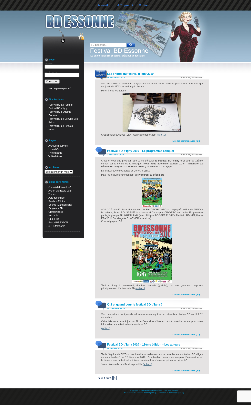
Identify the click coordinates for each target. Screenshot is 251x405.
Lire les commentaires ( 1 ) (186, 334)
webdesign (173, 393)
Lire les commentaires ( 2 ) (186, 141)
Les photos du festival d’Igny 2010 (130, 73)
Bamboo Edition (56, 201)
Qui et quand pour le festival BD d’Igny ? (135, 304)
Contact (144, 5)
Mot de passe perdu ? (60, 88)
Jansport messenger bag (146, 393)
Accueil (103, 5)
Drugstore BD (55, 208)
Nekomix (53, 215)
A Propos (123, 5)
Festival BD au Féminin (60, 104)
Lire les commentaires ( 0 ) (186, 294)
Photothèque (55, 152)
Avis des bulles (56, 197)
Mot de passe (51, 72)
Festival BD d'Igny (57, 108)
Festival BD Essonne (119, 50)
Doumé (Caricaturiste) (60, 204)
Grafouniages (55, 212)
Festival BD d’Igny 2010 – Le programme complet (140, 150)
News (51, 129)
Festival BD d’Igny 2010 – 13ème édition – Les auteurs (143, 344)
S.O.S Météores (56, 226)
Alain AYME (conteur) (59, 187)
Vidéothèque (55, 156)
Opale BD (53, 219)
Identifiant (49, 63)
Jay (182, 393)
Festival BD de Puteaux (60, 126)
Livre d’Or (53, 149)
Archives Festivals (58, 145)
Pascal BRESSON (58, 222)
